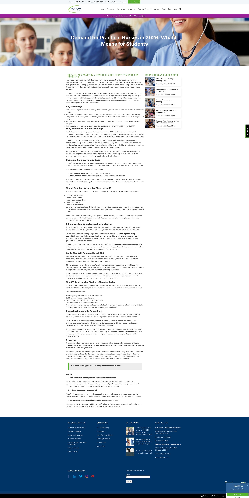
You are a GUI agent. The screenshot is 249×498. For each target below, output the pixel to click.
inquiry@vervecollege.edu (118, 2)
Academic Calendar (74, 431)
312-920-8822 (165, 454)
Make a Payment (134, 2)
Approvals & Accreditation (76, 428)
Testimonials (166, 9)
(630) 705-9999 (80, 2)
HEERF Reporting (103, 428)
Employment (101, 431)
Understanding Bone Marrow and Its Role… (167, 90)
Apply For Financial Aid (104, 435)
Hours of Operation (74, 439)
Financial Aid (142, 9)
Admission (121, 9)
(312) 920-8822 (98, 2)
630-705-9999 (165, 437)
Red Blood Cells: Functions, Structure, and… (166, 111)
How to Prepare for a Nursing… (164, 101)
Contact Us (154, 9)
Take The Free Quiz (137, 16)
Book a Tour (101, 446)
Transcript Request (103, 439)
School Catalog (73, 451)
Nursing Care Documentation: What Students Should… (167, 122)
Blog (175, 9)
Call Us (205, 496)
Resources (131, 9)
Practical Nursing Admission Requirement (77, 443)
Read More (171, 84)
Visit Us (216, 496)
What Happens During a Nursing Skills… (165, 80)
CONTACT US (101, 442)
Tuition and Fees (73, 448)
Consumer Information (75, 435)
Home (102, 9)
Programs (110, 9)
